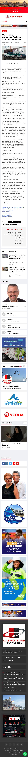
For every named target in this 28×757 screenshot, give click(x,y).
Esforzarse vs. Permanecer (13, 315)
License (21, 752)
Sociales (4, 440)
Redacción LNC (6, 42)
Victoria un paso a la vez (13, 321)
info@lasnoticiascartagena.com (13, 657)
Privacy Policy (14, 754)
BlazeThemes (20, 750)
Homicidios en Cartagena (14, 222)
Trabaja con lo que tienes (13, 333)
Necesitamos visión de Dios (13, 327)
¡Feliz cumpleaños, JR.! (9, 687)
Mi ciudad (11, 752)
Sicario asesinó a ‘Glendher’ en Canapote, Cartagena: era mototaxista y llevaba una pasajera (12, 9)
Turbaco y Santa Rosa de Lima (10, 224)
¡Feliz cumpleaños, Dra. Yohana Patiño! (12, 690)
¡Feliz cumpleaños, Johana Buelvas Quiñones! (11, 444)
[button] (25, 754)
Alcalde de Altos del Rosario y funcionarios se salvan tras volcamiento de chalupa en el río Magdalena (14, 678)
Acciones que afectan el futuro (10, 306)
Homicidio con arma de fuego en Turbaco (19, 208)
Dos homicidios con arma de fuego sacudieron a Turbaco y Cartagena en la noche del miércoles (7, 209)
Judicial (4, 31)
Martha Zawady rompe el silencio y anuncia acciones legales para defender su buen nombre (14, 683)
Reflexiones (4, 304)
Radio (16, 752)
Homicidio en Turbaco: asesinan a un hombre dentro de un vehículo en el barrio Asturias (7, 216)
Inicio (6, 752)
